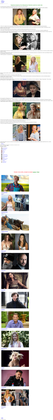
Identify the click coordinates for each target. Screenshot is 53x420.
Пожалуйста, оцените (2, 145)
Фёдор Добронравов (4, 192)
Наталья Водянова (4, 348)
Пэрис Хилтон (3, 406)
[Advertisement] (16, 167)
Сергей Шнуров (3, 387)
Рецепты (2, 418)
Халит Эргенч (3, 270)
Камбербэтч (3, 309)
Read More (2, 213)
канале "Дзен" (36, 172)
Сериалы (2, 417)
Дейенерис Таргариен (4, 231)
